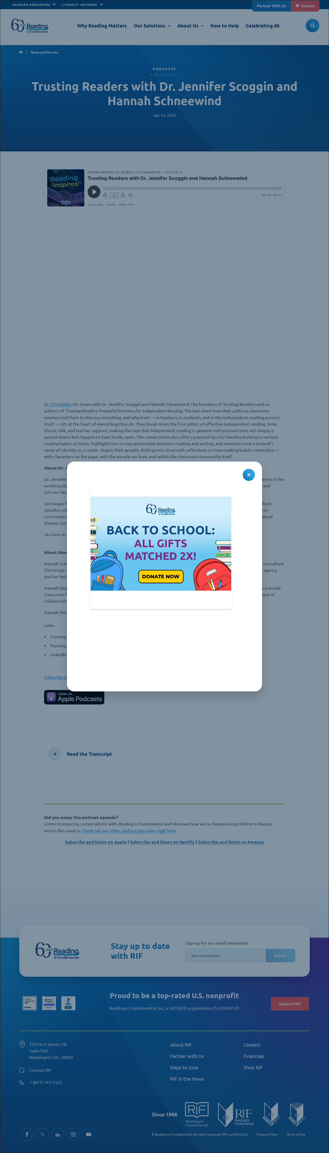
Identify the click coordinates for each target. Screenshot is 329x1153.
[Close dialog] (249, 475)
